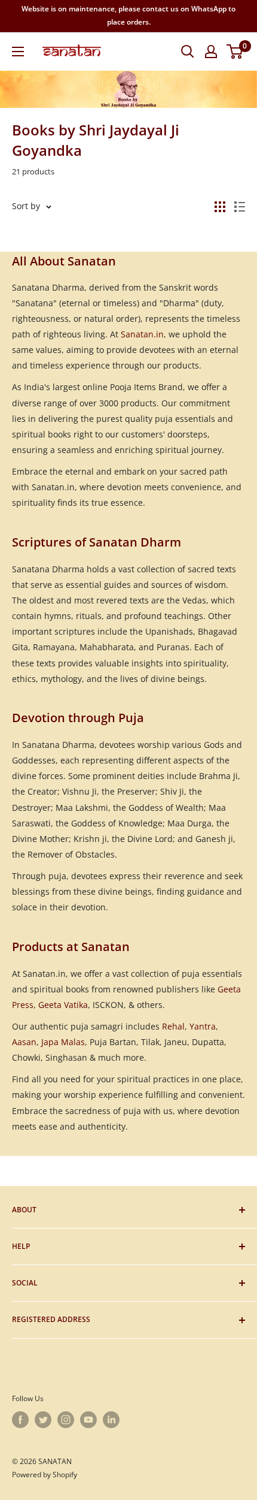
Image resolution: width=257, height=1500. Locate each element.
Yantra (202, 1026)
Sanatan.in (142, 334)
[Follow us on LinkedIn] (111, 1419)
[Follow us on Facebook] (20, 1419)
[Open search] (187, 51)
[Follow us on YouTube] (88, 1419)
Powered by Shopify (44, 1474)
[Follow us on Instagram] (65, 1419)
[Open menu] (18, 51)
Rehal (173, 1026)
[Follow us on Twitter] (43, 1419)
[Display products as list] (239, 206)
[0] (235, 51)
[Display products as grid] (220, 206)
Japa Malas (63, 1042)
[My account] (211, 51)
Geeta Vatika (63, 1004)
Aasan (24, 1042)
